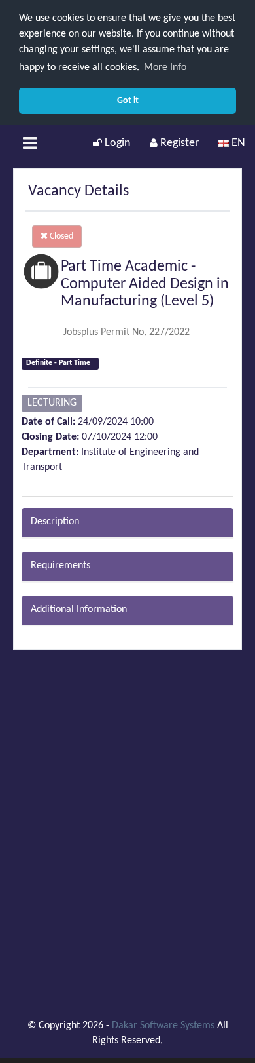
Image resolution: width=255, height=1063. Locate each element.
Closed (60, 236)
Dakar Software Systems (163, 1025)
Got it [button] (128, 101)
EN (237, 143)
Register (178, 143)
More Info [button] (165, 67)
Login (116, 143)
